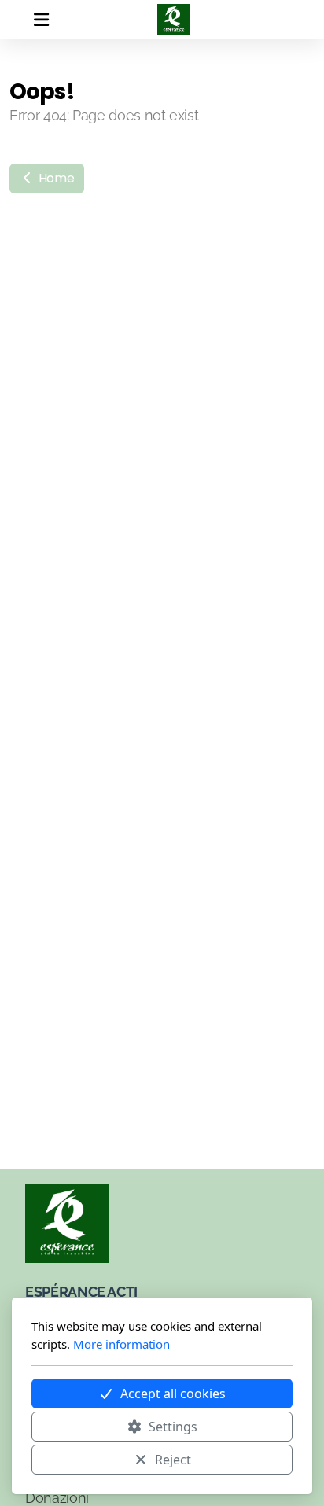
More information (121, 1344)
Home (54, 178)
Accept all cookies (173, 1393)
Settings (173, 1426)
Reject (173, 1459)
